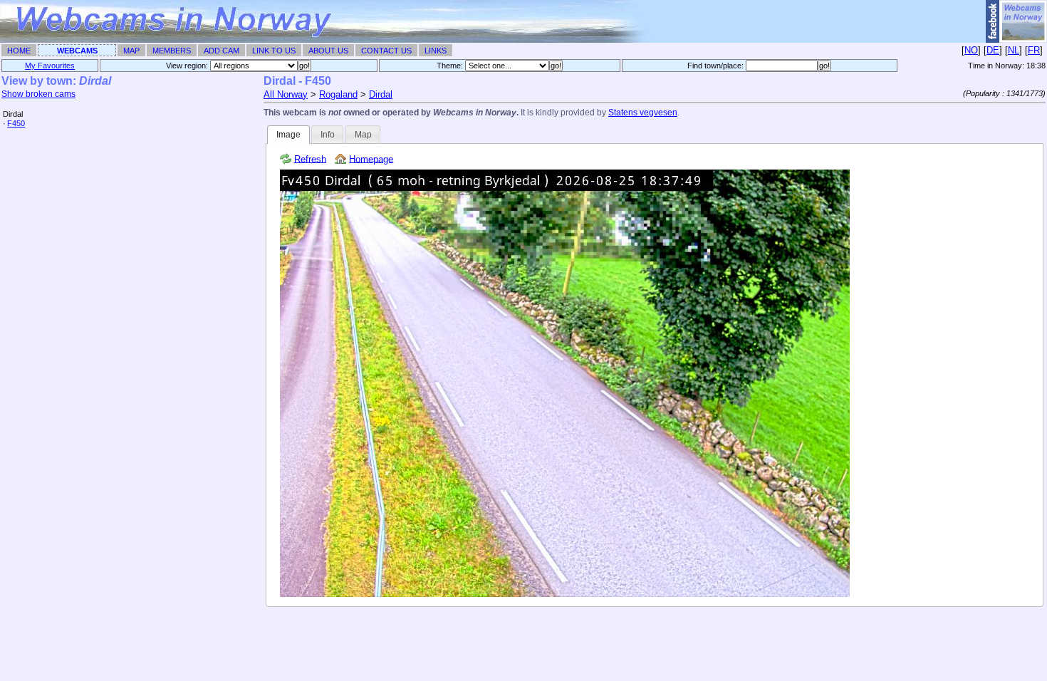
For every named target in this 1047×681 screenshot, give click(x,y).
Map (131, 50)
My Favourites (50, 65)
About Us (328, 50)
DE (992, 50)
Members (171, 50)
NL (1013, 50)
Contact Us (386, 50)
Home (19, 50)
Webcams (77, 50)
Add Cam (221, 50)
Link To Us (274, 50)
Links (435, 50)
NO (971, 50)
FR (1034, 50)
